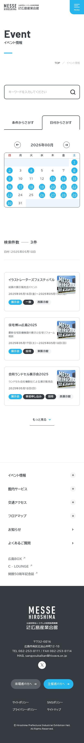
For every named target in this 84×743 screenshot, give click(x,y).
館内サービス (17, 489)
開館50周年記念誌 (21, 574)
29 (74, 195)
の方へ (23, 683)
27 (53, 195)
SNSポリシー (55, 702)
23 (9, 195)
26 (42, 195)
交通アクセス (17, 502)
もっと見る (39, 419)
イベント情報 (17, 475)
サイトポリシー (20, 702)
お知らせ (14, 529)
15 (74, 178)
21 (64, 186)
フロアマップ (17, 516)
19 (42, 186)
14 (64, 178)
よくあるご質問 (19, 543)
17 (20, 186)
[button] (17, 145)
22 (74, 186)
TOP (57, 63)
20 (53, 186)
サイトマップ (54, 709)
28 (63, 195)
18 (31, 186)
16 (10, 186)
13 (53, 178)
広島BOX (15, 558)
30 (9, 203)
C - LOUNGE (18, 566)
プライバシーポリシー (24, 709)
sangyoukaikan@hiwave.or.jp (46, 655)
